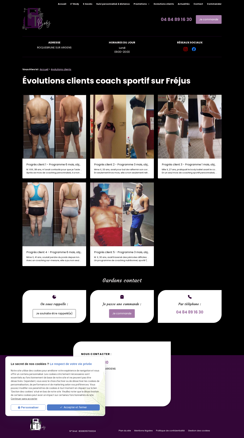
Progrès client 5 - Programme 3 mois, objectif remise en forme (122, 252)
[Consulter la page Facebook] (194, 49)
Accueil (62, 3)
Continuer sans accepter (24, 398)
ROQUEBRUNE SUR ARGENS (54, 47)
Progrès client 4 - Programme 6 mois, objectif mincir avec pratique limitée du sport (54, 252)
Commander (214, 3)
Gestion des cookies (199, 430)
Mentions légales (143, 430)
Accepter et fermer (75, 407)
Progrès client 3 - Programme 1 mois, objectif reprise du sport (190, 164)
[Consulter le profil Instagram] (185, 49)
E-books (87, 3)
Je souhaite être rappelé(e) (54, 313)
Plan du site (125, 430)
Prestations (140, 3)
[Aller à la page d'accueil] (36, 19)
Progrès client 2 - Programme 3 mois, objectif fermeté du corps (122, 164)
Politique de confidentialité (170, 430)
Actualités (184, 3)
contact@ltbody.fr (93, 374)
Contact (198, 3)
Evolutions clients (164, 3)
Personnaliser (30, 407)
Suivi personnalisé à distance (113, 3)
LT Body (74, 3)
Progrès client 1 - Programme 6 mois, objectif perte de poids (54, 164)
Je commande (208, 19)
